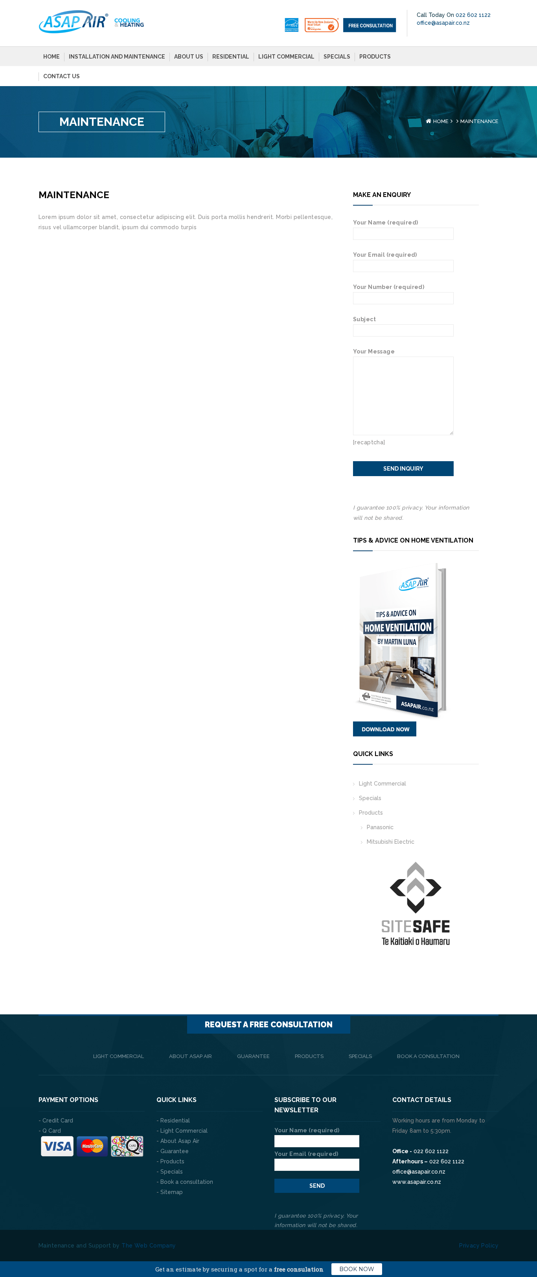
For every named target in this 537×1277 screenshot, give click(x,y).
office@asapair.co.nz (443, 23)
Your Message (374, 351)
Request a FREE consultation (269, 1024)
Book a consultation (428, 1056)
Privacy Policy (478, 1245)
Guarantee (253, 1056)
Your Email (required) (385, 255)
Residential (230, 56)
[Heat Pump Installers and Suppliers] (92, 21)
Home (51, 56)
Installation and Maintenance (117, 56)
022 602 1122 (473, 15)
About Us (188, 56)
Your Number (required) (388, 287)
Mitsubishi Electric (390, 842)
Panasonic (380, 827)
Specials (337, 56)
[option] (374, 910)
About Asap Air (190, 1056)
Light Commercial (286, 56)
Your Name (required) (385, 222)
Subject (364, 319)
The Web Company (148, 1245)
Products (375, 56)
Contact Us (61, 76)
